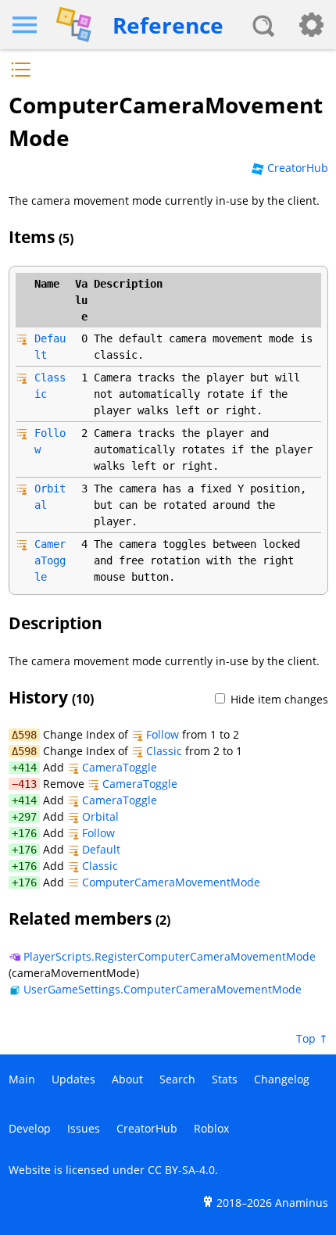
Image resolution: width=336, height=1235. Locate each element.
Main (22, 1079)
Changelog (281, 1079)
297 (27, 817)
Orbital (100, 816)
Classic (164, 750)
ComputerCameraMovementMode (171, 882)
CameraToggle (50, 560)
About (127, 1079)
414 (27, 767)
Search (177, 1079)
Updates (73, 1079)
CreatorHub (297, 167)
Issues (83, 1128)
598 (27, 734)
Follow (162, 734)
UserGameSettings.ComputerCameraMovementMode (162, 989)
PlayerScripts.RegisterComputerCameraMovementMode (169, 956)
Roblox (211, 1128)
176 (27, 833)
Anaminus (301, 1202)
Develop (30, 1128)
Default (101, 849)
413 (27, 784)
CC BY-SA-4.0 (181, 1169)
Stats (225, 1079)
